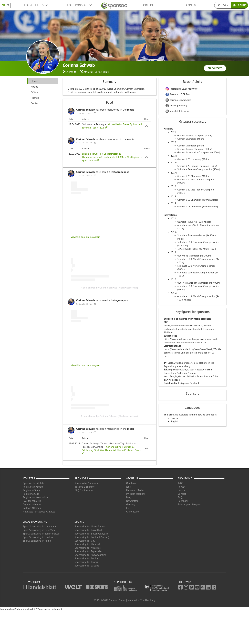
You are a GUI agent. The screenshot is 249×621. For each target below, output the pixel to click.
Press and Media (134, 490)
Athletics (89, 71)
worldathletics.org (179, 111)
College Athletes (32, 508)
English (174, 421)
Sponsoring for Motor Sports (90, 526)
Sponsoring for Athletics (87, 547)
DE (8, 5)
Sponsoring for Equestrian (88, 551)
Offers (34, 92)
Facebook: (179, 94)
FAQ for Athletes (32, 500)
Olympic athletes (32, 504)
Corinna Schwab (86, 109)
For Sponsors (78, 5)
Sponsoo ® (185, 478)
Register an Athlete (33, 486)
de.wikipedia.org (178, 105)
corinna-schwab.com (180, 99)
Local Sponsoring (35, 521)
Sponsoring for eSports (87, 565)
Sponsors (81, 478)
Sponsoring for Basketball (88, 530)
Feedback (183, 500)
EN (3, 5)
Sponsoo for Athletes (34, 483)
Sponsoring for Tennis (86, 562)
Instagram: (183, 88)
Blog (128, 497)
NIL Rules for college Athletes (39, 511)
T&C (180, 483)
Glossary (130, 504)
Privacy (181, 486)
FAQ (180, 497)
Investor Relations (135, 493)
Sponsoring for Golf (85, 540)
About (34, 86)
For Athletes (34, 5)
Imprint (182, 490)
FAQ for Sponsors (84, 490)
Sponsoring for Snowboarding (90, 554)
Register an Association (35, 497)
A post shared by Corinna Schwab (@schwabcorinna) (109, 287)
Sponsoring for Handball (87, 544)
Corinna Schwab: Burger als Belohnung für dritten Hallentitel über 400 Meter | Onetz (111, 448)
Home (34, 81)
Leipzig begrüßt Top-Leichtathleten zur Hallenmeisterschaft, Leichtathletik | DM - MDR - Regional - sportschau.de (111, 157)
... (12, 5)
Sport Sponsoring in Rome (37, 540)
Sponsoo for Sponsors (86, 483)
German (175, 418)
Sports (79, 521)
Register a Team (31, 490)
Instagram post (120, 172)
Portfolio (149, 5)
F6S (128, 508)
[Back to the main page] (114, 5)
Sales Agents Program (189, 504)
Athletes (29, 478)
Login (224, 5)
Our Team (131, 483)
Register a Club (31, 493)
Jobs (128, 486)
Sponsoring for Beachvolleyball (91, 533)
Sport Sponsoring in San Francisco (41, 533)
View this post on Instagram (85, 236)
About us (132, 478)
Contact (192, 5)
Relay (105, 71)
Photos (35, 97)
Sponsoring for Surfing (87, 558)
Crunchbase (132, 511)
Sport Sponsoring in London (38, 537)
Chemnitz (70, 71)
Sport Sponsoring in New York (39, 530)
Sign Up (241, 5)
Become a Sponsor (85, 486)
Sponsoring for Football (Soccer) (92, 537)
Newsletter (132, 500)
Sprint (98, 71)
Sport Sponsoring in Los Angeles (40, 526)
